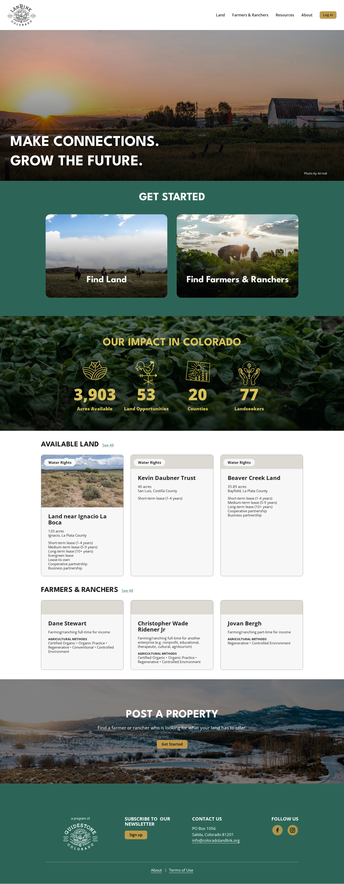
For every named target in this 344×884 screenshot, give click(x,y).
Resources (285, 15)
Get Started (172, 744)
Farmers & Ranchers (250, 15)
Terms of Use (181, 870)
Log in (328, 15)
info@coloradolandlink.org (216, 840)
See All (108, 445)
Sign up (136, 834)
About (306, 15)
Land (220, 15)
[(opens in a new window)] (80, 836)
